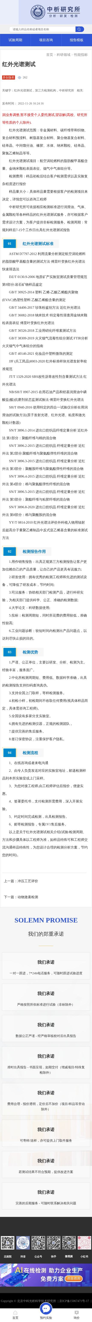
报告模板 (76, 40)
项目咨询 (46, 40)
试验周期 (15, 40)
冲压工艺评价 (28, 881)
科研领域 (63, 54)
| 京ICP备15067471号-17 (73, 1301)
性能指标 (81, 54)
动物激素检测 (28, 897)
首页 (49, 54)
